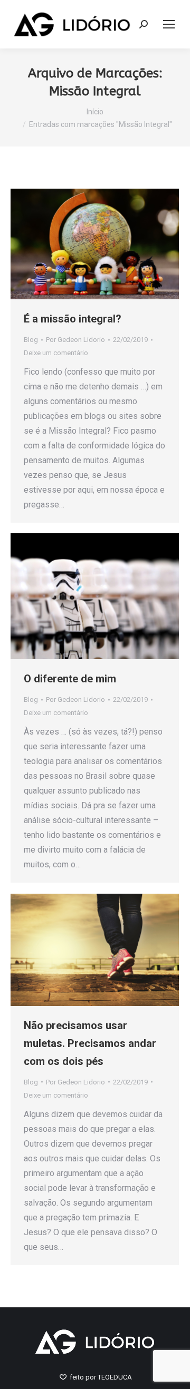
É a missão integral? (72, 318)
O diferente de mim (70, 678)
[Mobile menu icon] (168, 24)
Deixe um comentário (56, 353)
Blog (31, 340)
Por (75, 340)
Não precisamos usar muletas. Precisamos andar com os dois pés (90, 1043)
